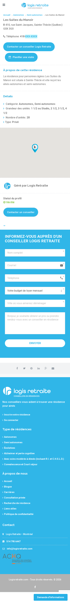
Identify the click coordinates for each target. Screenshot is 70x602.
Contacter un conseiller (21, 212)
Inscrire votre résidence (17, 414)
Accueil (8, 481)
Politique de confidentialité (18, 514)
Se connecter (11, 420)
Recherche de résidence (17, 503)
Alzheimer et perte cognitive (19, 453)
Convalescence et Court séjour (20, 464)
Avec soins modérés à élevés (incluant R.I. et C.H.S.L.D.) (34, 459)
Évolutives (9, 448)
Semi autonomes (13, 442)
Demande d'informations (50, 597)
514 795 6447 (14, 541)
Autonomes (10, 437)
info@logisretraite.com (19, 548)
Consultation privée (14, 497)
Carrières (9, 492)
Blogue (8, 486)
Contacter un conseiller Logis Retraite (29, 46)
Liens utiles (10, 508)
